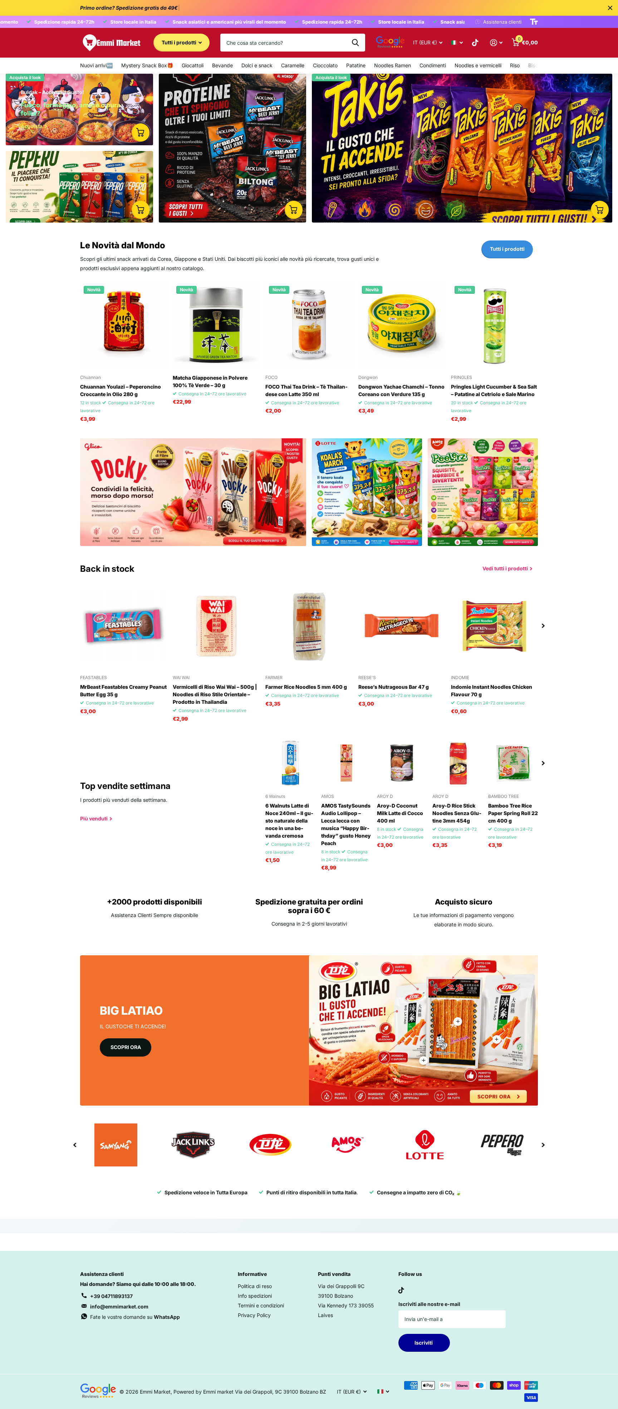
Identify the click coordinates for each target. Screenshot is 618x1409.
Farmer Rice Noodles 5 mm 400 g (306, 687)
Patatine (356, 65)
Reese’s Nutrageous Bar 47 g (393, 687)
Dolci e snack (257, 65)
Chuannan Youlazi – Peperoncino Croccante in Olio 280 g (120, 390)
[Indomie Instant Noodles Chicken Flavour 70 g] (494, 625)
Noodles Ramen (392, 65)
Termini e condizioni (261, 1305)
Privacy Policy (254, 1315)
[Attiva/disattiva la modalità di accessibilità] (534, 21)
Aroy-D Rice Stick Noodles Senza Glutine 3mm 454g (456, 813)
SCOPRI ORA (126, 1047)
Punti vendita (334, 1274)
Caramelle (292, 65)
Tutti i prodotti (179, 42)
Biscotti (536, 65)
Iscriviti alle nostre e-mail (429, 1304)
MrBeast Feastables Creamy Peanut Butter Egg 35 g (123, 690)
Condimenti (433, 65)
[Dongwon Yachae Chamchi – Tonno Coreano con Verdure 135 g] (401, 325)
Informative (252, 1274)
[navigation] (543, 625)
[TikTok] (401, 1290)
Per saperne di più (458, 1021)
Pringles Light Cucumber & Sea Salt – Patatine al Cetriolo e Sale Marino (494, 390)
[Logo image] (116, 1144)
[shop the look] (140, 132)
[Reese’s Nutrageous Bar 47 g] (401, 625)
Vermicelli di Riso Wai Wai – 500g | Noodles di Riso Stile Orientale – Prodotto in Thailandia (215, 694)
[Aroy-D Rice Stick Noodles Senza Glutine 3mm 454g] (457, 763)
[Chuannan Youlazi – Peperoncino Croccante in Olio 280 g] (123, 325)
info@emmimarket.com (119, 1306)
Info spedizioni (255, 1296)
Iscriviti (424, 1343)
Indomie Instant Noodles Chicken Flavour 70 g (491, 690)
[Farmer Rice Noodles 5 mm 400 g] (308, 625)
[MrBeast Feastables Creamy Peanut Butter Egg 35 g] (123, 625)
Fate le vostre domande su (135, 1317)
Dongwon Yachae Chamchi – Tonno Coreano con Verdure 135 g (401, 390)
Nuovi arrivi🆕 (96, 65)
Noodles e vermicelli (478, 65)
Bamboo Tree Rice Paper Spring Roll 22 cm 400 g (513, 813)
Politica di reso (255, 1286)
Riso (515, 65)
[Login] (496, 43)
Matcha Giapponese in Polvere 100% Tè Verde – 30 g (210, 381)
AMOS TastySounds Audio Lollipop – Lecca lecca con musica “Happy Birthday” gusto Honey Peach (346, 824)
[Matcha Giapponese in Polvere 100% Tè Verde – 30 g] (216, 325)
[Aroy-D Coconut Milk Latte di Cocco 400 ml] (402, 763)
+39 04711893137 (111, 1296)
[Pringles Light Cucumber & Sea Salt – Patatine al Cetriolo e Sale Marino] (494, 325)
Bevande (222, 65)
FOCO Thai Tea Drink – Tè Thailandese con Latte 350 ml (306, 390)
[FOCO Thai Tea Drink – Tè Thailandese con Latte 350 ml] (308, 325)
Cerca (355, 43)
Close (610, 8)
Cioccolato (325, 65)
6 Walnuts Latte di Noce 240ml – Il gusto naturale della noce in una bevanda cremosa (289, 821)
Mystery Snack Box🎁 (147, 65)
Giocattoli (192, 65)
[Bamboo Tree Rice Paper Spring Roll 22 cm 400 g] (513, 763)
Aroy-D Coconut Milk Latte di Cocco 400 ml (400, 813)
